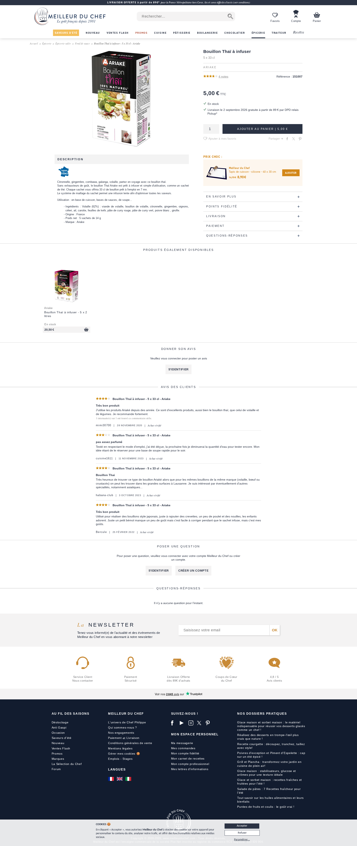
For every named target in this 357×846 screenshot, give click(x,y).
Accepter (242, 825)
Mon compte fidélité (185, 753)
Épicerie (46, 43)
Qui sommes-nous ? (122, 727)
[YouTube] (183, 723)
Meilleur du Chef (126, 713)
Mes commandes (183, 748)
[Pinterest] (209, 723)
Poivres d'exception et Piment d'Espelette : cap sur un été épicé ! (271, 754)
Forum (56, 769)
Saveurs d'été (61, 738)
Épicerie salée (63, 43)
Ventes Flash (61, 748)
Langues (117, 769)
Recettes (298, 32)
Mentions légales (120, 748)
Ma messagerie (182, 743)
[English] (120, 778)
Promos (57, 753)
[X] (200, 723)
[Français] (111, 778)
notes (223, 76)
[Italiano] (128, 778)
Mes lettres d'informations (189, 769)
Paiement (115, 738)
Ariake (210, 67)
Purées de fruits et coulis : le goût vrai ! (265, 806)
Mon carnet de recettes (188, 758)
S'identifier (178, 369)
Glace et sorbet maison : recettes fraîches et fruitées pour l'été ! (269, 781)
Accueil (34, 43)
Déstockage (60, 722)
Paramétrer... (242, 839)
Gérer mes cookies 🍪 (124, 753)
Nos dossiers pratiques (262, 713)
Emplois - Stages (120, 758)
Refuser (242, 832)
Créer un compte (193, 570)
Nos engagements (121, 732)
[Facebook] (174, 723)
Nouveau (58, 743)
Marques (58, 758)
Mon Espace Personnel (195, 734)
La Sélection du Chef (67, 764)
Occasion (58, 732)
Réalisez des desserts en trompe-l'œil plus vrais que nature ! (268, 736)
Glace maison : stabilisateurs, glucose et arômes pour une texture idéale (266, 772)
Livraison (132, 738)
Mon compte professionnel (190, 764)
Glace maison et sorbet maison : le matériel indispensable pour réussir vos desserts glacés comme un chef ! (271, 726)
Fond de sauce (82, 43)
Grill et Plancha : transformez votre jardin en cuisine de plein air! (269, 763)
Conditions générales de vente (130, 743)
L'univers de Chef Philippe (127, 722)
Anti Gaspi (59, 727)
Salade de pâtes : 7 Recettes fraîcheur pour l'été (269, 790)
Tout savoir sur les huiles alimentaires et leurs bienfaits (270, 799)
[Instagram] (191, 723)
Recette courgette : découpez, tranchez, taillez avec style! (271, 745)
